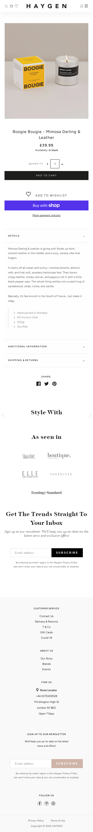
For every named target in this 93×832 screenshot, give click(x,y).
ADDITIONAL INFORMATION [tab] (27, 346)
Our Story (46, 658)
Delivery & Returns (46, 621)
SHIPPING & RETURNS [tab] (23, 360)
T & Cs (46, 627)
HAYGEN (57, 826)
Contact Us (46, 616)
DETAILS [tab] (14, 235)
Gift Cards (46, 632)
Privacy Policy (36, 820)
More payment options (46, 215)
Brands (46, 663)
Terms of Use (58, 820)
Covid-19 (46, 637)
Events (46, 669)
